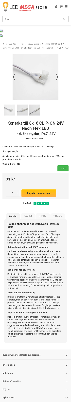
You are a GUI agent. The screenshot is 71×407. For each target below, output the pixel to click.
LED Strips (13, 44)
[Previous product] (66, 48)
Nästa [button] (57, 77)
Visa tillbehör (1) (11, 164)
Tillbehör (57, 216)
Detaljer (13, 216)
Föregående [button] (14, 77)
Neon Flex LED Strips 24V (53, 44)
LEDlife (42, 216)
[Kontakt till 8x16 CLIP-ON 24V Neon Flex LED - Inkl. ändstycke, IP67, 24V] (9, 110)
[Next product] (68, 48)
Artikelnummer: (31, 139)
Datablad (28, 216)
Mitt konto (7, 373)
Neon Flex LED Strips (30, 44)
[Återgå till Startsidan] (3, 44)
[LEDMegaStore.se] (24, 6)
